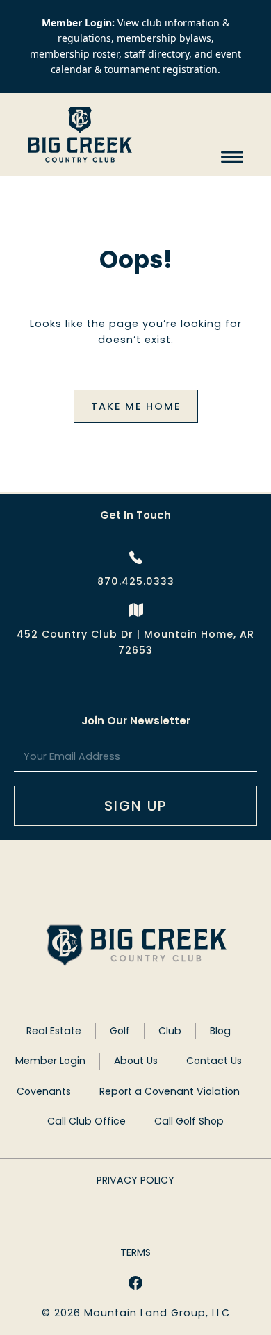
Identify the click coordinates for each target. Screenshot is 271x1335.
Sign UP (135, 805)
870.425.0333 (135, 581)
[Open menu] (232, 157)
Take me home (136, 406)
